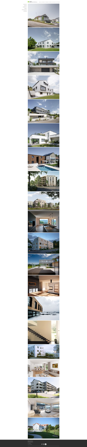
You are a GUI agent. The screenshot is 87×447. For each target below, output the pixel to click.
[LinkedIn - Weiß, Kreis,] (45, 444)
